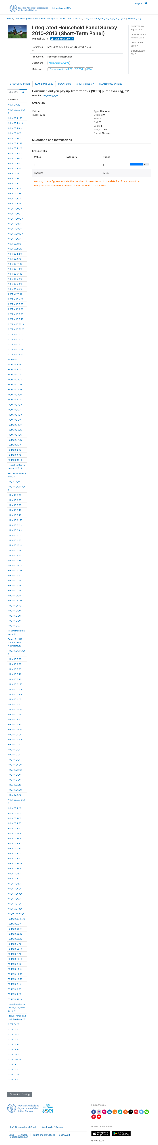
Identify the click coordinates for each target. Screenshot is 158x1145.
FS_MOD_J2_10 (15, 999)
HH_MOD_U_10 (14, 779)
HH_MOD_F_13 (14, 515)
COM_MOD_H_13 (15, 339)
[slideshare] (120, 1111)
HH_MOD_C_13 (14, 500)
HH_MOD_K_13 (14, 555)
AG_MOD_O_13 (14, 223)
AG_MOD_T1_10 (15, 903)
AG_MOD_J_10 (14, 848)
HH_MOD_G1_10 (15, 684)
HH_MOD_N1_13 (15, 570)
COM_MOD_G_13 (15, 334)
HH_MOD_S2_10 (15, 769)
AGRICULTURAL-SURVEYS (69, 19)
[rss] (114, 1111)
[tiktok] (130, 1111)
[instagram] (104, 1111)
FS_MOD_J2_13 (15, 460)
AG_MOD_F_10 (14, 828)
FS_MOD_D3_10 (15, 939)
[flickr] (99, 1111)
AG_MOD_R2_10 (15, 893)
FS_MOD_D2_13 (15, 384)
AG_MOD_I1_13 (14, 188)
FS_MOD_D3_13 (15, 389)
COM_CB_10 (13, 1029)
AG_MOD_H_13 (14, 178)
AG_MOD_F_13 (14, 168)
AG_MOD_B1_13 (15, 118)
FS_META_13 (13, 359)
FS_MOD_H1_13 (15, 425)
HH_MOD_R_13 (14, 595)
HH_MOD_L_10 (14, 724)
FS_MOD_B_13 (14, 369)
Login (137, 3)
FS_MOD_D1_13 (15, 379)
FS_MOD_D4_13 (15, 394)
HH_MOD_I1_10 (14, 704)
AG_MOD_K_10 (14, 853)
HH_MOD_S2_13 (15, 605)
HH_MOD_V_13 (14, 620)
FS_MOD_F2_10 (15, 959)
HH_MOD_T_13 (14, 610)
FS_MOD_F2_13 (15, 414)
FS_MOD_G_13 (14, 419)
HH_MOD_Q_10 (14, 754)
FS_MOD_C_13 (14, 374)
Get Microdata (63, 38)
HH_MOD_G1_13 (15, 520)
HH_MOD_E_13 (14, 510)
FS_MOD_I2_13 (14, 450)
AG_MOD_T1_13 (15, 264)
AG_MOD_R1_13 (15, 248)
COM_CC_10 (13, 1034)
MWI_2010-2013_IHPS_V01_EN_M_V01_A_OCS (105, 19)
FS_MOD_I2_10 (14, 989)
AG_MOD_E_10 (14, 823)
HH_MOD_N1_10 (15, 734)
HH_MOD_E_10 (14, 674)
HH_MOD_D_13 (14, 505)
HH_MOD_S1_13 (15, 600)
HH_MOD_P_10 (14, 749)
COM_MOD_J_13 (15, 349)
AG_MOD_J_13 (14, 193)
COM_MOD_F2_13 (16, 329)
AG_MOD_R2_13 (15, 254)
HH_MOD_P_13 (14, 585)
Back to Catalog (21, 1094)
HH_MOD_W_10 (15, 789)
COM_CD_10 (13, 1039)
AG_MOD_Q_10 (14, 883)
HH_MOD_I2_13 (15, 545)
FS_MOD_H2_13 (15, 429)
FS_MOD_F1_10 (14, 954)
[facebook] (93, 1111)
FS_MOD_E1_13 (14, 399)
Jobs (11, 1135)
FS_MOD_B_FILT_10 (16, 919)
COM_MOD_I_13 (15, 344)
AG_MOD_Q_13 (14, 244)
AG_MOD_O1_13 (15, 228)
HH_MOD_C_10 (14, 664)
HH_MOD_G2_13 (15, 525)
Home (10, 19)
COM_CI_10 (13, 1069)
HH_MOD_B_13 (14, 495)
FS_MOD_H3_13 (15, 434)
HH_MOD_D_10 (14, 669)
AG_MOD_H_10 (14, 838)
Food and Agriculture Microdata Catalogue (35, 19)
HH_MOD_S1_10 (15, 764)
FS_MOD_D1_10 (15, 929)
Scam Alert (64, 1135)
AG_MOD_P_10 (14, 878)
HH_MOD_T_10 (14, 774)
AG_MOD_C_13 (14, 133)
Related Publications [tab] (110, 84)
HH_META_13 (14, 481)
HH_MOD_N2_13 (15, 575)
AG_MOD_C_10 (14, 813)
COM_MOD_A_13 (15, 299)
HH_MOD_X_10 (14, 795)
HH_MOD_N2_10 (15, 739)
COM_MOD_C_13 (15, 309)
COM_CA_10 (13, 1024)
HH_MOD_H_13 (14, 535)
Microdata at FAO (61, 8)
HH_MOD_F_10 (14, 679)
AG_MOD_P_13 (14, 238)
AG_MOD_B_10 (14, 808)
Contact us (23, 1135)
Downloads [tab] (64, 84)
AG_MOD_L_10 (14, 858)
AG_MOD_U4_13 (15, 289)
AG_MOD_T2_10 (15, 908)
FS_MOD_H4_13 (15, 440)
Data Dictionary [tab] (44, 84)
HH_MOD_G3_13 (15, 530)
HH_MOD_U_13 (14, 615)
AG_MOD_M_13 (15, 208)
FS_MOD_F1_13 (14, 409)
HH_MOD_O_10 (14, 744)
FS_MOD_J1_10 (14, 994)
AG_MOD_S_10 (14, 898)
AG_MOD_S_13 (14, 259)
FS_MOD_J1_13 (14, 455)
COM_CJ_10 (13, 1074)
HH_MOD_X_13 (14, 625)
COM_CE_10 (13, 1044)
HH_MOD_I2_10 (15, 709)
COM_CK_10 (13, 1079)
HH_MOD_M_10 (15, 729)
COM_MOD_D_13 (15, 314)
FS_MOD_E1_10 (14, 944)
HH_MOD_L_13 (14, 560)
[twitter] (141, 1111)
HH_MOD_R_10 (14, 759)
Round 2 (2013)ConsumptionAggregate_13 (15, 642)
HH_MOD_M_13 (15, 565)
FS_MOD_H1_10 (15, 969)
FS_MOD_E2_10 (15, 949)
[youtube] (99, 1116)
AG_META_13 (14, 105)
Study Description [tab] (20, 84)
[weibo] (93, 1116)
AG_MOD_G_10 (14, 833)
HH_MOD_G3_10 (15, 694)
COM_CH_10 (13, 1064)
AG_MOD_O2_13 (15, 233)
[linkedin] (109, 1111)
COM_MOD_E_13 (15, 319)
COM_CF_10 (13, 1049)
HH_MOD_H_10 (14, 699)
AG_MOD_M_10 (15, 863)
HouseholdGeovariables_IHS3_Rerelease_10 (16, 1007)
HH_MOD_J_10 (14, 714)
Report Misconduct (18, 1137)
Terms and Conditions (44, 1135)
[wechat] (146, 1111)
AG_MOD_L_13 (14, 203)
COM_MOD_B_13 (15, 304)
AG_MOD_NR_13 (15, 218)
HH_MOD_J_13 (14, 550)
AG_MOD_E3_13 (15, 153)
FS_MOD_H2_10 (15, 974)
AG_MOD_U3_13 (15, 284)
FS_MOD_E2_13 (15, 404)
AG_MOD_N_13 (14, 213)
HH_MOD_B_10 (14, 659)
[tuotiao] (136, 1111)
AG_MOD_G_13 (14, 173)
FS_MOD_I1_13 (14, 444)
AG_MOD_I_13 (14, 183)
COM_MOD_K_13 (15, 354)
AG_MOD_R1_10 (15, 888)
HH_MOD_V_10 (14, 784)
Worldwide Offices (51, 1127)
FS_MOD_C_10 (14, 923)
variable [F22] (134, 19)
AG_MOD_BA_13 (15, 123)
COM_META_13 (15, 294)
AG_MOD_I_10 (14, 843)
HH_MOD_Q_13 (14, 590)
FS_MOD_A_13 (14, 364)
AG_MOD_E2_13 (15, 148)
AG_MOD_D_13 (14, 138)
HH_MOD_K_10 (14, 719)
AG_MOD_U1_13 (15, 274)
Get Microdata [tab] (86, 84)
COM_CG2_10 (14, 1059)
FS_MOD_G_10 (14, 964)
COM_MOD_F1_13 (16, 324)
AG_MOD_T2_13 (15, 269)
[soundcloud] (125, 1111)
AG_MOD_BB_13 (15, 128)
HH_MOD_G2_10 (15, 689)
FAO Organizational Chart (23, 1127)
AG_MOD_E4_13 (15, 158)
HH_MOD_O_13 (14, 580)
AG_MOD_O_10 (14, 873)
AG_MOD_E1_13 (15, 143)
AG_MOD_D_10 (14, 818)
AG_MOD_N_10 (14, 868)
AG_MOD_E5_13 (15, 163)
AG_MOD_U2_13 (15, 279)
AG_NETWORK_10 (16, 913)
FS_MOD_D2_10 (15, 934)
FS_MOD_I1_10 (14, 984)
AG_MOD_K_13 (14, 198)
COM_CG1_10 (14, 1054)
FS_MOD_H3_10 (15, 979)
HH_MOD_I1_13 (14, 540)
